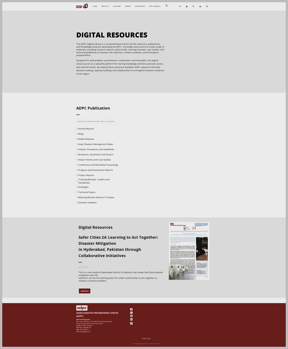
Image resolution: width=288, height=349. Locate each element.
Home (95, 6)
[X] (193, 6)
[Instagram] (207, 6)
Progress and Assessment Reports (95, 170)
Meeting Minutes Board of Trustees (96, 197)
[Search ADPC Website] (166, 5)
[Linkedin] (200, 6)
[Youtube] (131, 316)
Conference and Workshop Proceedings (98, 164)
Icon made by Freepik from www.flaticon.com (146, 344)
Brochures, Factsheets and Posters (95, 154)
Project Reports (86, 175)
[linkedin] (131, 319)
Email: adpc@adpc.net (83, 332)
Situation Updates (87, 202)
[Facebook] (180, 6)
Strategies (83, 187)
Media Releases (86, 139)
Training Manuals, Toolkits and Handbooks (94, 181)
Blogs (81, 133)
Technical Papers (87, 192)
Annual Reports (86, 128)
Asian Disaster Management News (95, 144)
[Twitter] (131, 313)
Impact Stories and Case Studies (94, 159)
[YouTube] (186, 6)
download (85, 291)
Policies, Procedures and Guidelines (96, 149)
